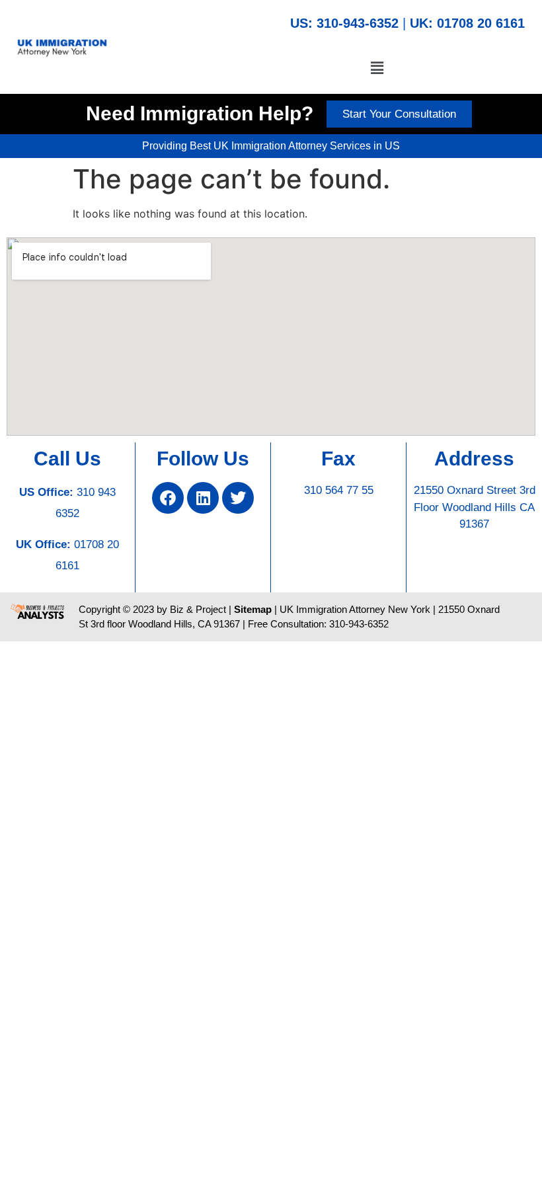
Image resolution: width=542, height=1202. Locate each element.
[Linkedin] (203, 498)
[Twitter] (238, 498)
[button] (377, 68)
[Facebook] (168, 498)
